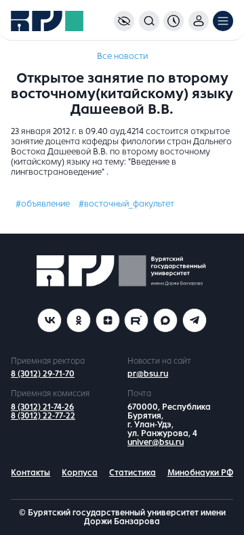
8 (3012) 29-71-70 (43, 374)
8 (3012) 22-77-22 (43, 416)
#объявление (43, 204)
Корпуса (80, 473)
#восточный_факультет (126, 204)
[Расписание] (173, 21)
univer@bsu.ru (155, 442)
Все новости (122, 56)
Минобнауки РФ (200, 473)
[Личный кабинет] (198, 21)
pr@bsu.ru (147, 374)
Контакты (30, 473)
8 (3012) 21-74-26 (42, 407)
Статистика (132, 473)
